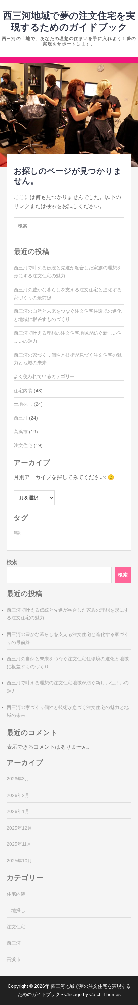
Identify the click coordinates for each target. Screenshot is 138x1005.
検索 (12, 562)
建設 (17, 533)
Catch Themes (105, 994)
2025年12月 (19, 828)
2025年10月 (19, 860)
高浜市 (21, 431)
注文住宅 (23, 445)
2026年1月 (18, 811)
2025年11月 (19, 844)
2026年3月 (18, 778)
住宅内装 (23, 390)
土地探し (23, 404)
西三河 (21, 418)
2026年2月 (18, 795)
